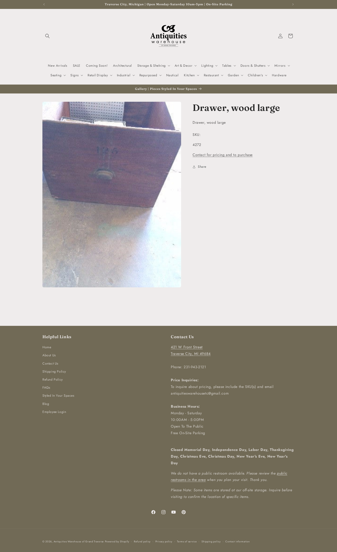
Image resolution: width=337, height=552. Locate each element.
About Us (49, 355)
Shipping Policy (54, 371)
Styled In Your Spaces (58, 395)
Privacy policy (163, 541)
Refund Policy (52, 379)
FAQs (46, 387)
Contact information (237, 541)
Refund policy (142, 541)
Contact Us (50, 363)
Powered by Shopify (117, 541)
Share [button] (202, 167)
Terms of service (187, 541)
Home (46, 347)
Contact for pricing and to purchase (223, 155)
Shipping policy (211, 541)
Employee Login (54, 411)
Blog (45, 403)
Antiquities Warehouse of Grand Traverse (79, 541)
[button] (47, 36)
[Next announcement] (293, 4)
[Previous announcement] (44, 4)
